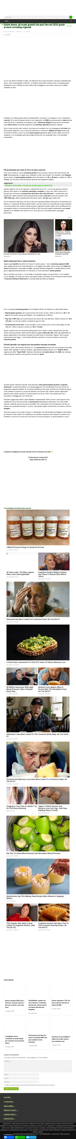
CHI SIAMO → (8, 1097)
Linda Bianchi (10, 31)
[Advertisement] (38, 103)
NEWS (8, 35)
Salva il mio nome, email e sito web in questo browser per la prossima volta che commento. (30, 1085)
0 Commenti (27, 31)
